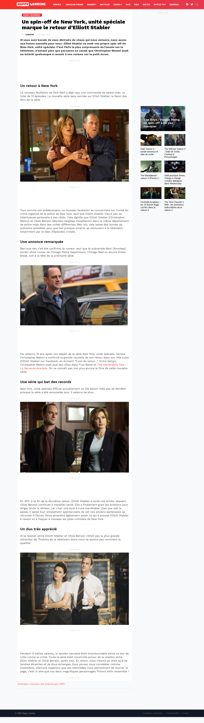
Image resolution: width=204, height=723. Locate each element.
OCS (128, 4)
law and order (43, 684)
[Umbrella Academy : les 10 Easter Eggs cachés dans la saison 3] (151, 193)
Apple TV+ (160, 4)
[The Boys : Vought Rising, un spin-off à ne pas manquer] (163, 118)
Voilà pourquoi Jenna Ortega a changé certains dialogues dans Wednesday (174, 179)
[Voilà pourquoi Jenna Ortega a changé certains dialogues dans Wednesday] (174, 166)
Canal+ (117, 4)
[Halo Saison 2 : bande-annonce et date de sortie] (151, 140)
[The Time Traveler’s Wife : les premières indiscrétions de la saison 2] (174, 193)
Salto (146, 4)
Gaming (174, 4)
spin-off (58, 684)
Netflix (105, 4)
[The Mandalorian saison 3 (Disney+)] (151, 166)
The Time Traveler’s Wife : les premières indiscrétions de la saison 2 (174, 206)
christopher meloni (26, 684)
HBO (136, 4)
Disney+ (91, 4)
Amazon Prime (74, 4)
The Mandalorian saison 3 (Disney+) (150, 176)
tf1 (63, 684)
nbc (52, 684)
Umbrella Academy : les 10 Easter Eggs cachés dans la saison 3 (150, 206)
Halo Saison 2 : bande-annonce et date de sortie (149, 152)
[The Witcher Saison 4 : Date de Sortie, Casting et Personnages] (174, 140)
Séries (57, 4)
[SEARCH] (197, 4)
